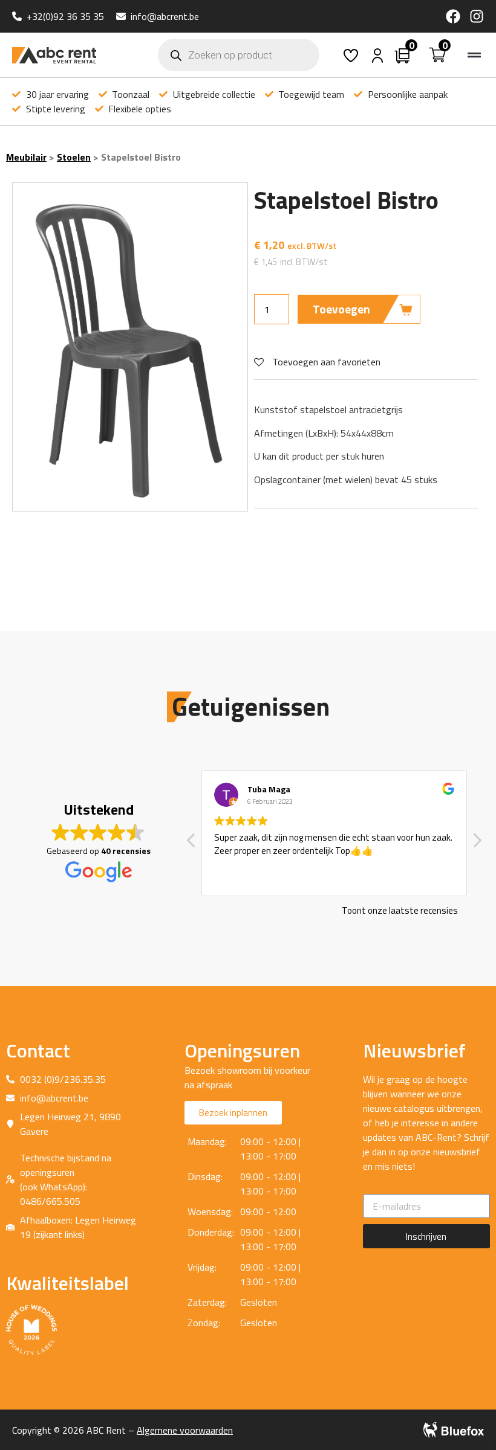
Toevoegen (341, 309)
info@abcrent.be (165, 16)
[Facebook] (453, 16)
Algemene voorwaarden (185, 1430)
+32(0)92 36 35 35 (65, 16)
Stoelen (74, 157)
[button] (474, 55)
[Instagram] (476, 16)
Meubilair (26, 157)
